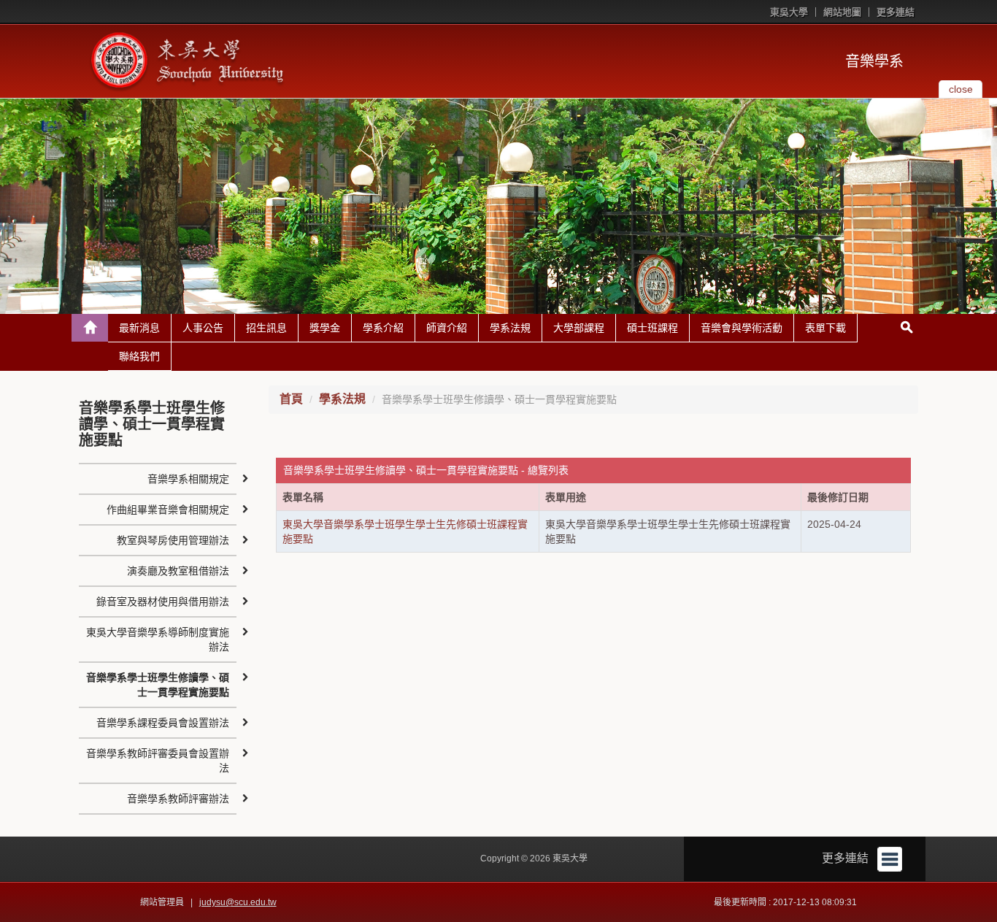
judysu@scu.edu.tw (238, 902)
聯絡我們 (139, 356)
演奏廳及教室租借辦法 (178, 571)
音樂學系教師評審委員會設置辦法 (157, 761)
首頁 (291, 399)
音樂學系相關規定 (188, 479)
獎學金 (324, 328)
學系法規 (510, 328)
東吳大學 (789, 12)
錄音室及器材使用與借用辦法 (162, 601)
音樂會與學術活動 (741, 328)
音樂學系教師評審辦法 (178, 798)
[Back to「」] (90, 328)
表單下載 (825, 328)
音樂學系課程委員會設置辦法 (162, 723)
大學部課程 (578, 328)
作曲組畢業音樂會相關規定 (168, 509)
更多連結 (896, 12)
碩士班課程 (652, 328)
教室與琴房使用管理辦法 (173, 540)
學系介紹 (383, 328)
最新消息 (139, 328)
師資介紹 (446, 328)
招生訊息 (266, 328)
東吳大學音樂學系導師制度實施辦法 (157, 639)
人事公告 (202, 328)
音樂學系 (874, 61)
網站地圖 (842, 12)
